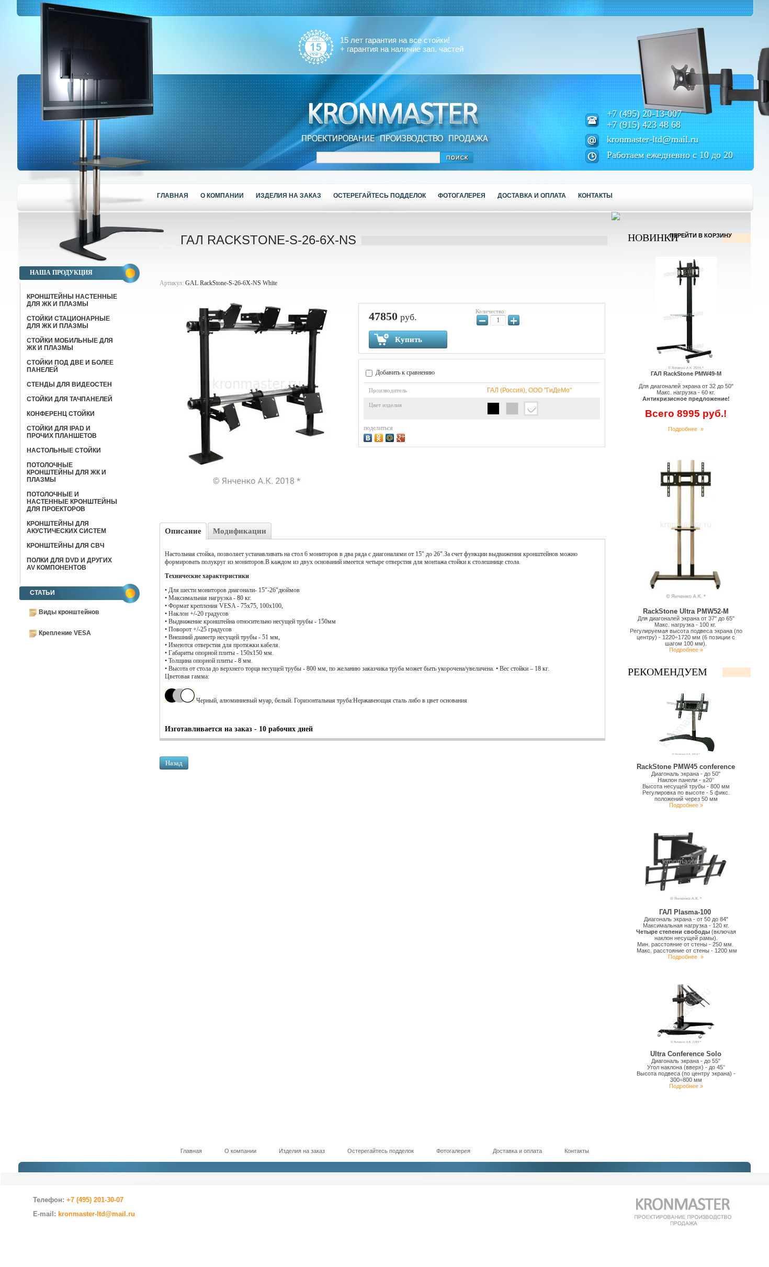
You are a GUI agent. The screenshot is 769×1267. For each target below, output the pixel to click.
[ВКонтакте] (369, 436)
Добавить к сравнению (404, 372)
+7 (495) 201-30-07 (94, 1200)
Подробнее (684, 957)
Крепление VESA (65, 633)
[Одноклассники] (380, 436)
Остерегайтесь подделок (380, 1151)
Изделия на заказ (302, 1151)
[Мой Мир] (391, 436)
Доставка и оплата (517, 1151)
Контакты (576, 1151)
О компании (240, 1151)
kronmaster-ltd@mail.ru (652, 139)
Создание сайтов (99, 1237)
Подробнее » (686, 429)
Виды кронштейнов (69, 612)
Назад (174, 763)
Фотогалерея (453, 1151)
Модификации (239, 531)
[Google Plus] (402, 436)
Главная (191, 1151)
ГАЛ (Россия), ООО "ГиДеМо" (529, 390)
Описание (183, 531)
